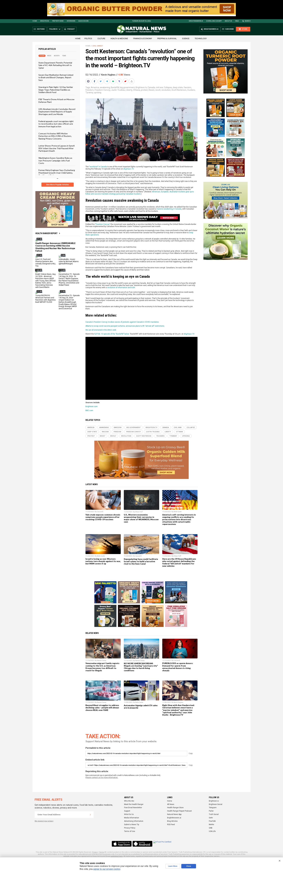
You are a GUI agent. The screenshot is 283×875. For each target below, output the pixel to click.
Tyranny (89, 92)
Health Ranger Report (46, 233)
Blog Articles (172, 821)
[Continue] (90, 814)
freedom (89, 90)
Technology (201, 38)
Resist (151, 90)
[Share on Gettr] (126, 81)
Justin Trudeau (118, 90)
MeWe (211, 824)
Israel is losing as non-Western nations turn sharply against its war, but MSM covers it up (103, 561)
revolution (166, 90)
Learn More (172, 866)
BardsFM (115, 87)
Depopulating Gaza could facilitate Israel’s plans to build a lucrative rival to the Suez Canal (141, 561)
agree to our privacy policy (106, 869)
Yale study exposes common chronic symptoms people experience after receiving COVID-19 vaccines (102, 517)
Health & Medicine (119, 38)
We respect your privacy (44, 821)
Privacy (95, 852)
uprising (97, 92)
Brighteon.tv (141, 87)
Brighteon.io (214, 801)
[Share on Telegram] (107, 81)
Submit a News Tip (131, 824)
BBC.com (89, 410)
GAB (210, 828)
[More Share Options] (132, 81)
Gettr (211, 818)
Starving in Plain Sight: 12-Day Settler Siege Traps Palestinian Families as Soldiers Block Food (55, 89)
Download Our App (214, 21)
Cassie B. (100, 512)
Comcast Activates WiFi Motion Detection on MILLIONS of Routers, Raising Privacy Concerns (55, 136)
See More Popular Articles (57, 185)
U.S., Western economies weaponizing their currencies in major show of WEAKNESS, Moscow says (141, 518)
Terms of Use (129, 831)
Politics (88, 38)
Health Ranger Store (175, 808)
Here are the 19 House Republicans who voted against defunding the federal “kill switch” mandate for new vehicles (179, 562)
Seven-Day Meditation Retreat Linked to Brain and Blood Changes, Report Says (55, 77)
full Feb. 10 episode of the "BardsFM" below (111, 334)
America (95, 87)
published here (117, 856)
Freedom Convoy (102, 90)
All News (170, 804)
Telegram (213, 808)
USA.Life (212, 831)
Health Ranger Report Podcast (179, 811)
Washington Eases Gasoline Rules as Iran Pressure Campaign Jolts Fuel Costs (55, 160)
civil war (159, 87)
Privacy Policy (129, 828)
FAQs (237, 21)
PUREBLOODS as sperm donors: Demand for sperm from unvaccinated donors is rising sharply (177, 667)
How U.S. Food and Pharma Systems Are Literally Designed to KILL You (45, 262)
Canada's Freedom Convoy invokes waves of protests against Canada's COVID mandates (122, 322)
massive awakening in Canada (168, 209)
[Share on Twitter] (101, 81)
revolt (158, 90)
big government (127, 87)
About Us (228, 21)
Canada (151, 87)
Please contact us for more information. (101, 778)
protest (144, 90)
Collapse (168, 87)
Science (185, 38)
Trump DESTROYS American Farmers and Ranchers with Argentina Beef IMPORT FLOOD (45, 298)
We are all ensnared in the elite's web (100, 330)
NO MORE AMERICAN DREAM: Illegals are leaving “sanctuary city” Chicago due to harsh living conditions (141, 667)
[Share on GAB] (113, 81)
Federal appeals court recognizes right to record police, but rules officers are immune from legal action (56, 124)
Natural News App (174, 814)
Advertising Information (133, 821)
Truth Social (214, 814)
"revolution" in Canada (98, 167)
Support (127, 811)
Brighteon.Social (215, 804)
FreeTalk (212, 821)
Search (248, 21)
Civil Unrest (97, 46)
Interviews (71, 21)
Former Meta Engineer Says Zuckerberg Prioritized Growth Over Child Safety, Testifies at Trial (56, 173)
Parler (211, 811)
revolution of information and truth (121, 288)
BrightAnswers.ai (196, 21)
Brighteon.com (91, 406)
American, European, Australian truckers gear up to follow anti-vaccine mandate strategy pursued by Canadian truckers (139, 193)
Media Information (131, 818)
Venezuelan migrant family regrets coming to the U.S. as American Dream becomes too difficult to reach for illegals (102, 667)
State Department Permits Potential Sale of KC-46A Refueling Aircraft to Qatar (55, 65)
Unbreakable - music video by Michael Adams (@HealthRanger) (69, 261)
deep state (178, 87)
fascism (187, 87)
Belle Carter (178, 512)
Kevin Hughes (108, 74)
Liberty (129, 90)
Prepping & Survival (167, 38)
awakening (105, 87)
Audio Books (83, 21)
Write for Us (129, 814)
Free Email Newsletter (133, 808)
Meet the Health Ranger (133, 804)
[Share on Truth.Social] (119, 81)
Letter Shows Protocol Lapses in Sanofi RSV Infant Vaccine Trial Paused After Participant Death (56, 148)
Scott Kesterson (179, 90)
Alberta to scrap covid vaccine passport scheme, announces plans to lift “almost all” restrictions (124, 326)
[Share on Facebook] (95, 81)
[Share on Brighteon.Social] (88, 81)
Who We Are (129, 801)
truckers (191, 90)
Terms (101, 852)
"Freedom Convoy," (102, 224)
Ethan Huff (139, 512)
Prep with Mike (58, 21)
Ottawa (136, 90)
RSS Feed (171, 824)
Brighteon (44, 21)
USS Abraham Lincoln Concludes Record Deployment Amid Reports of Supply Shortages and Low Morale (56, 111)
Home (34, 21)
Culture (101, 38)
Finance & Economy (142, 38)
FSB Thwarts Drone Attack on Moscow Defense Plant (56, 100)
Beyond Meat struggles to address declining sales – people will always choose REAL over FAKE (102, 707)
